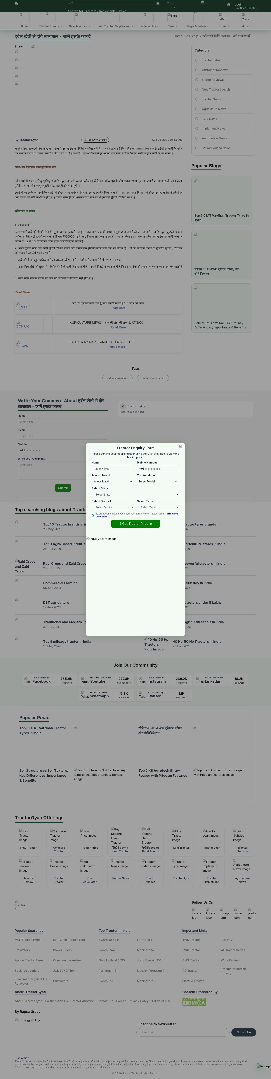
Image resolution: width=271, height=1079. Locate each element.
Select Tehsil (145, 501)
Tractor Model (146, 475)
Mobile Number (147, 462)
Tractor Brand (101, 475)
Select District (101, 501)
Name (96, 462)
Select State (100, 488)
